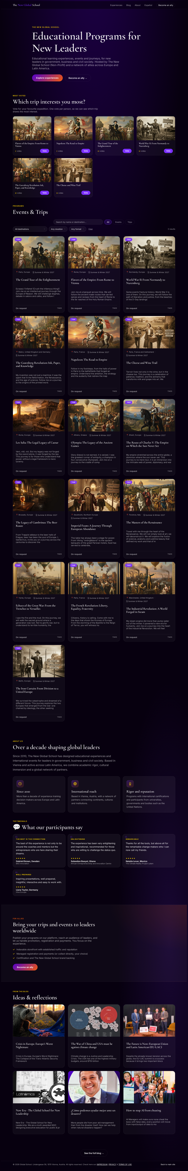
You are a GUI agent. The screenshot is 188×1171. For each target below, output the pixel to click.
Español (148, 5)
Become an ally (165, 5)
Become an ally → (78, 78)
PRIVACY (112, 1164)
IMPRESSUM (102, 1164)
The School (26, 5)
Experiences (116, 5)
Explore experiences (47, 77)
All (108, 222)
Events (118, 222)
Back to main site (168, 1164)
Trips (130, 222)
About (138, 5)
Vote (45, 151)
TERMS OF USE (125, 1164)
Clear (90, 229)
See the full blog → (94, 1153)
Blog (128, 5)
